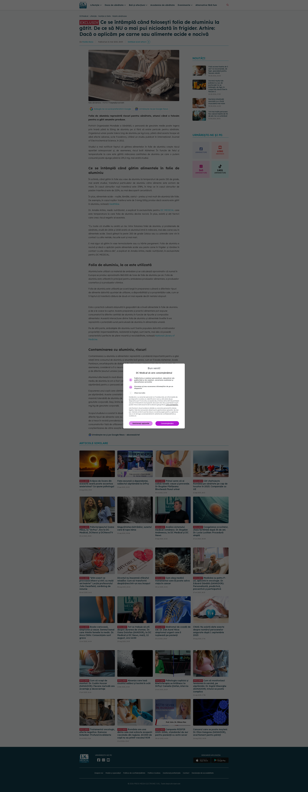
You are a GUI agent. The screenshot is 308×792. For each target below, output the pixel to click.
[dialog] (154, 396)
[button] (154, 393)
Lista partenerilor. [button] (172, 405)
